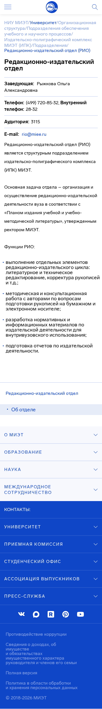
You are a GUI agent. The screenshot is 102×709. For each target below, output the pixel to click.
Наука (12, 469)
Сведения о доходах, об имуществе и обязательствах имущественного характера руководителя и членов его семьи (41, 653)
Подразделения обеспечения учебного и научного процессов (46, 31)
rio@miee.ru (34, 134)
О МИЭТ (14, 434)
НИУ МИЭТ (16, 22)
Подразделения (50, 45)
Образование (23, 452)
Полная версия (21, 672)
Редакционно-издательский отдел (42, 393)
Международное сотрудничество (28, 489)
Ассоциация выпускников (42, 578)
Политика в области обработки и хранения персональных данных (42, 685)
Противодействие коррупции (36, 634)
